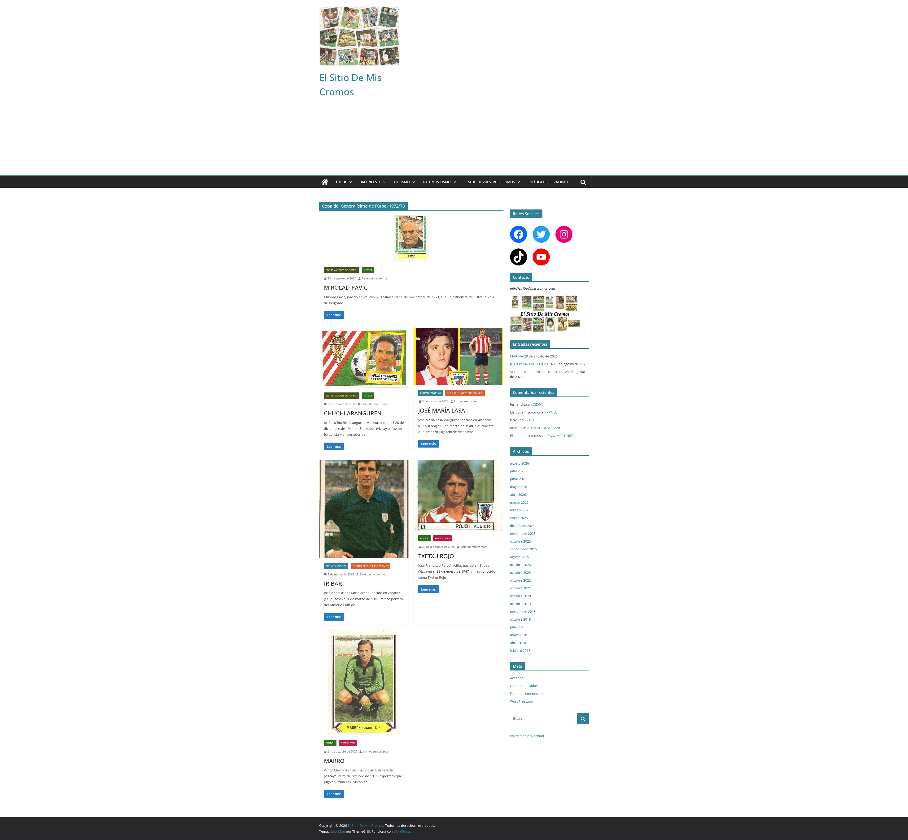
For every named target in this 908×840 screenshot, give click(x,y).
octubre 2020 (520, 596)
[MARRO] (364, 682)
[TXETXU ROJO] (458, 495)
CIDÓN (538, 404)
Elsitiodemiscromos (375, 278)
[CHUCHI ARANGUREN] (364, 358)
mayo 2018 (518, 635)
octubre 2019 (520, 603)
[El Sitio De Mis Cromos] (325, 182)
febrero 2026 (520, 510)
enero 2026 (519, 518)
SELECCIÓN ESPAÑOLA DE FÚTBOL (537, 372)
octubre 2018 (520, 619)
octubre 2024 (520, 564)
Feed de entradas (524, 685)
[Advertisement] (454, 140)
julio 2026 (517, 471)
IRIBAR (333, 583)
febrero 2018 (520, 650)
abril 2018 (518, 642)
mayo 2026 (518, 486)
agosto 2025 (519, 557)
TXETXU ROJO (436, 556)
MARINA (516, 356)
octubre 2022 (520, 580)
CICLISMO (402, 182)
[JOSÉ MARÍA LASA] (458, 356)
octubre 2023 (520, 572)
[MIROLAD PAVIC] (411, 238)
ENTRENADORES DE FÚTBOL (342, 270)
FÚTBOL (340, 182)
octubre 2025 (520, 541)
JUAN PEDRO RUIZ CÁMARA (531, 364)
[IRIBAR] (364, 509)
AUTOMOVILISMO (437, 182)
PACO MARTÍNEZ (560, 435)
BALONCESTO (370, 182)
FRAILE (552, 412)
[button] (349, 182)
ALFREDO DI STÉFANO (544, 428)
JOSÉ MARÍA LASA (441, 410)
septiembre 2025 (523, 549)
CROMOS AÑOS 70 (430, 393)
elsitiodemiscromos (376, 751)
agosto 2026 (519, 463)
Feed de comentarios (526, 693)
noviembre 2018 (523, 611)
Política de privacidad (548, 182)
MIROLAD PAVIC (345, 287)
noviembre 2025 (523, 533)
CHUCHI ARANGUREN (352, 413)
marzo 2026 (519, 502)
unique (515, 428)
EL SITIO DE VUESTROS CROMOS (489, 182)
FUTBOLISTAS (442, 538)
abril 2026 (518, 494)
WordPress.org (521, 701)
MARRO (334, 761)
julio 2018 (517, 627)
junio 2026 (518, 479)
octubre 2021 (520, 588)
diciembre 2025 (522, 525)
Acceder (516, 678)
